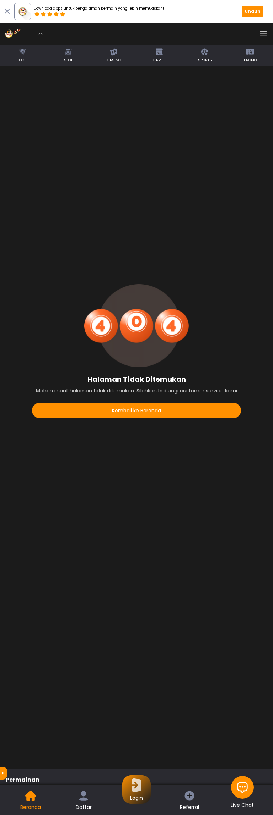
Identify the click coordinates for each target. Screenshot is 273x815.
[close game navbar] (40, 33)
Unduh (253, 11)
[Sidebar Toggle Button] (263, 33)
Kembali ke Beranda (136, 410)
